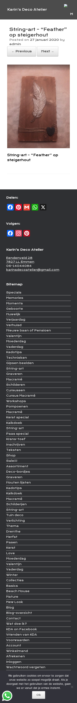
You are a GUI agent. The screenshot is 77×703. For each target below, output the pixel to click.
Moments (14, 303)
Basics (12, 585)
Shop (11, 455)
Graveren (14, 373)
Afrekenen (15, 656)
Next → (47, 51)
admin (15, 44)
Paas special (17, 433)
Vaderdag (14, 346)
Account (13, 645)
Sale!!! (11, 460)
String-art (15, 368)
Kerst (10, 547)
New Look (14, 602)
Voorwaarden (17, 640)
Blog (10, 607)
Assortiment (17, 466)
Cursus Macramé (21, 395)
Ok (38, 694)
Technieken (16, 357)
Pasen (11, 542)
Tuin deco (14, 515)
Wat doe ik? (16, 623)
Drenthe (13, 531)
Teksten (13, 450)
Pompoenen (17, 406)
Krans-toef (15, 439)
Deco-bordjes (18, 471)
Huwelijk (13, 314)
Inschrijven (15, 444)
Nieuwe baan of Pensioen (28, 330)
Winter (12, 575)
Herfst (11, 536)
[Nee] (72, 687)
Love (10, 553)
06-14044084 (19, 265)
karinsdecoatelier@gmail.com (32, 269)
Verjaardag (15, 319)
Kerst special (17, 417)
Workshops (16, 401)
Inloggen (13, 661)
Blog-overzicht (19, 612)
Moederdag (16, 341)
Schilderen (15, 384)
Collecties (15, 580)
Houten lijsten (18, 482)
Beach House (18, 591)
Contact (13, 618)
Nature (12, 596)
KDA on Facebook (21, 629)
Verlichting (15, 520)
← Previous (21, 51)
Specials (13, 292)
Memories (14, 297)
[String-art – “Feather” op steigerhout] (38, 147)
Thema (12, 526)
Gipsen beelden (20, 363)
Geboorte (14, 308)
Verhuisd (14, 325)
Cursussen (15, 390)
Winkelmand (17, 651)
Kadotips (14, 352)
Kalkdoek (14, 422)
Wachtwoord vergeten (25, 667)
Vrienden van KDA (21, 634)
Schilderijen (16, 504)
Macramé (14, 379)
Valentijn (14, 336)
